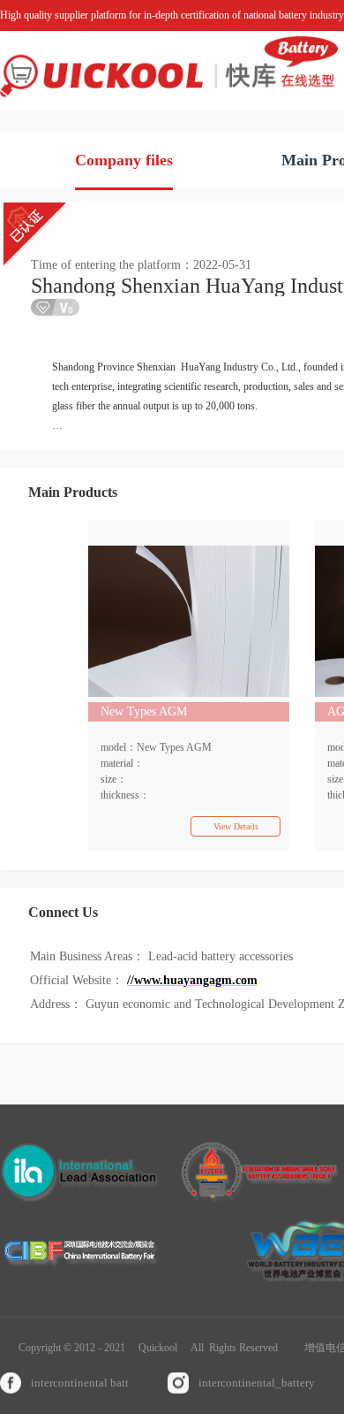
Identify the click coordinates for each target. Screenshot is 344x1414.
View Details (235, 826)
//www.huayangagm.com (192, 980)
